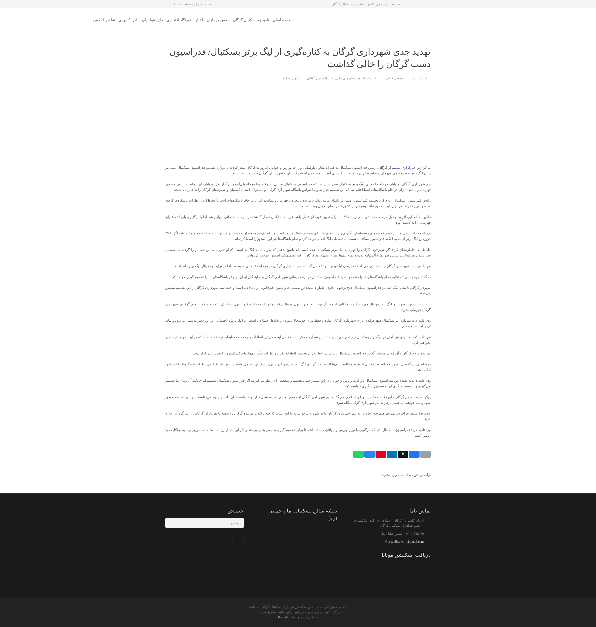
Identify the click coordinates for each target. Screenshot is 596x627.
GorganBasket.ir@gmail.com (404, 541)
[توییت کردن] (403, 454)
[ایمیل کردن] (425, 454)
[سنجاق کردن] (381, 454)
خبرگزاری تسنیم (404, 167)
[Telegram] (225, 540)
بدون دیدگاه (291, 78)
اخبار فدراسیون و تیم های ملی (356, 78)
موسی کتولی (394, 78)
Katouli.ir (284, 617)
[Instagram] (238, 540)
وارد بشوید (389, 475)
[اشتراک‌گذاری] (414, 454)
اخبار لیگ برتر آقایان (320, 78)
